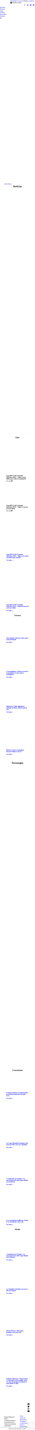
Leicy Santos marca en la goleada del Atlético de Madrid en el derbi (17, 408)
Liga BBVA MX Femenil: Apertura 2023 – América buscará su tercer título (17, 606)
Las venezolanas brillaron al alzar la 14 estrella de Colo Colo (17, 847)
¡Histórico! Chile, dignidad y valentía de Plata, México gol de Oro (16, 707)
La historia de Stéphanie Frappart (17, 894)
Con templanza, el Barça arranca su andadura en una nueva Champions (17, 673)
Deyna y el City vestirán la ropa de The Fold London (17, 937)
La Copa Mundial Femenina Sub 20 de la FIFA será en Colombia (17, 1143)
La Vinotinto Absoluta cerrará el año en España (17, 1289)
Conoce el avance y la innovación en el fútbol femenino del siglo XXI (17, 1094)
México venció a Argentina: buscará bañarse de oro (15, 750)
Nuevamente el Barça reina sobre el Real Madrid (17, 638)
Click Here (7, 184)
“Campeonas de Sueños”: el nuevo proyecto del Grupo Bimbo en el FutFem (17, 1180)
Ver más (16, 429)
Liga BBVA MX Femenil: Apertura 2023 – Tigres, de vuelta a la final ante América (17, 556)
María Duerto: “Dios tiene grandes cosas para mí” (17, 983)
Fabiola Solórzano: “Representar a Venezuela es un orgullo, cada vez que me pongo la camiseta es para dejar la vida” (17, 1032)
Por (16, 218)
